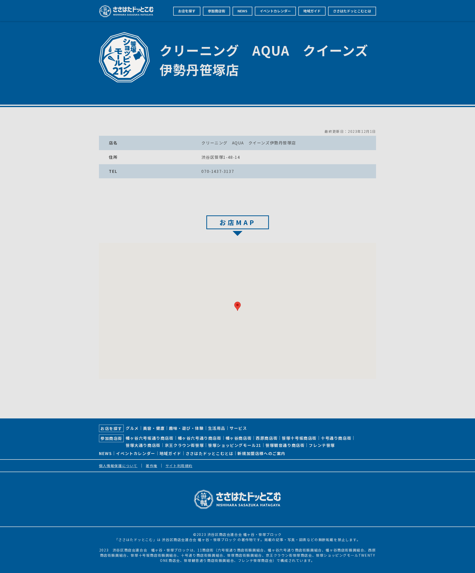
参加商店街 (216, 10)
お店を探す (186, 10)
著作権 (151, 465)
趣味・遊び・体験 (186, 428)
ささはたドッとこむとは (352, 10)
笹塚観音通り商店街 (285, 445)
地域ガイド (312, 10)
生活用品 (216, 428)
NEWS (242, 10)
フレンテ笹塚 (322, 445)
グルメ (132, 428)
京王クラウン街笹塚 (184, 445)
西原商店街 (267, 438)
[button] (237, 306)
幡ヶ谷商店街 (239, 438)
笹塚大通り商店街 (143, 445)
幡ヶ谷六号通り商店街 (199, 438)
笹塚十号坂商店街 (299, 438)
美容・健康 (154, 428)
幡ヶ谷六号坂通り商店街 (150, 438)
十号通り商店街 (336, 438)
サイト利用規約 (179, 465)
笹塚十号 (138, 555)
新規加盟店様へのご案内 (261, 453)
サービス (238, 428)
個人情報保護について (118, 465)
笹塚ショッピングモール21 (234, 445)
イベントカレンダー (275, 10)
